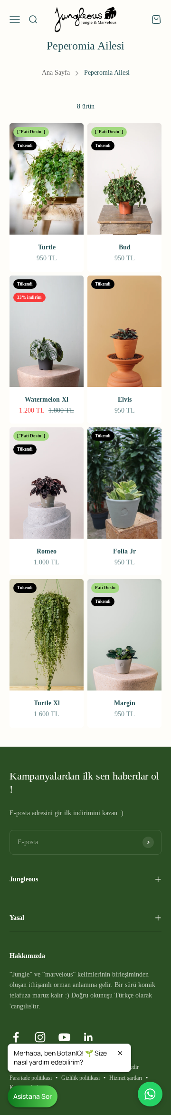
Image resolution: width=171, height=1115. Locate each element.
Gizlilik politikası (80, 1078)
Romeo (47, 551)
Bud (125, 247)
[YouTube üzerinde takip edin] (64, 1037)
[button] (69, 1058)
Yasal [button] (17, 917)
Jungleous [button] (24, 879)
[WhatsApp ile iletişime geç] (150, 1094)
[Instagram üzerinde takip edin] (40, 1037)
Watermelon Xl (46, 399)
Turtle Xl (47, 703)
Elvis (125, 399)
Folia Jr (124, 551)
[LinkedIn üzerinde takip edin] (88, 1037)
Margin (124, 703)
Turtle (47, 247)
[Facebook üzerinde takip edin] (16, 1037)
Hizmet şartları (125, 1078)
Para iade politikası (31, 1078)
